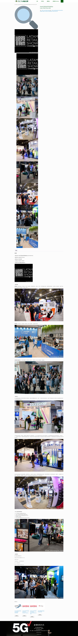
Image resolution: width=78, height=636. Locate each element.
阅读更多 (17, 615)
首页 (37, 1)
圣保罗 (43, 11)
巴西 (47, 11)
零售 (57, 11)
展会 (46, 11)
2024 (52, 10)
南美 (59, 10)
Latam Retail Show (55, 10)
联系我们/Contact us (56, 1)
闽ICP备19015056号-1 (39, 632)
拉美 (55, 11)
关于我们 (42, 1)
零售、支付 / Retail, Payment (19, 4)
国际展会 (48, 1)
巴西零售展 (50, 11)
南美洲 (61, 10)
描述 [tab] (16, 250)
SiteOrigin (38, 634)
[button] (62, 1)
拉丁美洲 (53, 11)
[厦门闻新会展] (21, 1)
